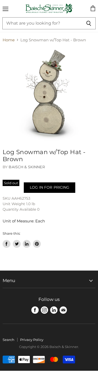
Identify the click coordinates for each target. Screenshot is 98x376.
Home (9, 40)
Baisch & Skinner (27, 167)
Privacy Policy (31, 340)
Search (8, 340)
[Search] (89, 23)
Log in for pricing (49, 187)
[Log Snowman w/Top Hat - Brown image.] (49, 94)
